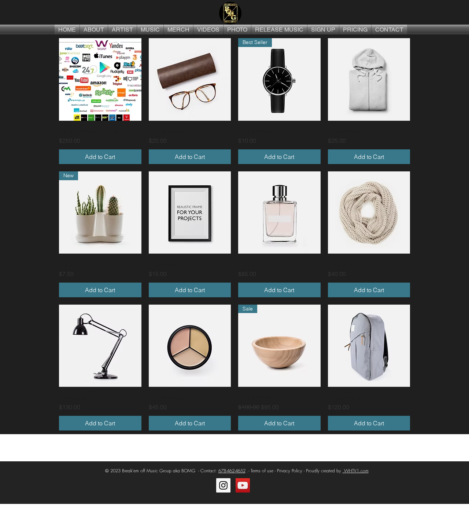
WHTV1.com (356, 471)
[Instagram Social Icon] (223, 485)
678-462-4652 (231, 471)
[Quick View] (100, 79)
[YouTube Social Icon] (243, 485)
